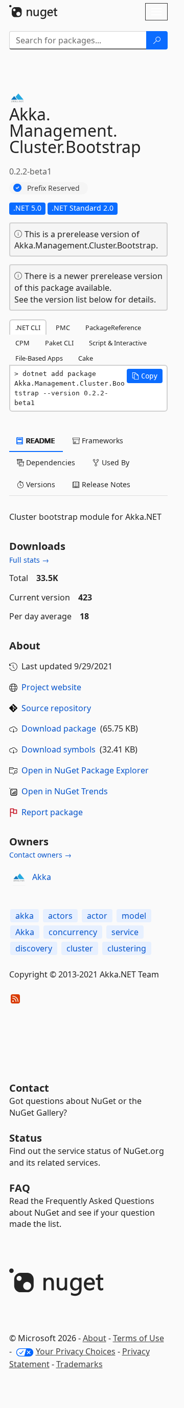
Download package (58, 728)
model (134, 915)
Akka (41, 877)
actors (60, 915)
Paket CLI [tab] (59, 342)
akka (24, 915)
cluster (79, 948)
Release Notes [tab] (105, 484)
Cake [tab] (85, 358)
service (125, 932)
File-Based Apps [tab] (39, 358)
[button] (145, 376)
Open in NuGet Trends (64, 791)
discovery (33, 948)
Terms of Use (138, 1338)
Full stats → (29, 560)
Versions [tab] (39, 484)
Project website (51, 687)
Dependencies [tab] (49, 462)
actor (97, 915)
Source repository (56, 708)
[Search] (157, 40)
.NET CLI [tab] (27, 327)
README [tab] (39, 440)
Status (25, 1138)
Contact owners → (40, 855)
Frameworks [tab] (101, 440)
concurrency (73, 932)
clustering (126, 948)
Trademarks (79, 1364)
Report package (52, 812)
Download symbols (58, 749)
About (94, 1338)
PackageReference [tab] (113, 327)
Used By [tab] (114, 462)
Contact (29, 1088)
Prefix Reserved (53, 188)
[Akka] (19, 877)
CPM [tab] (22, 342)
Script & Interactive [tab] (118, 342)
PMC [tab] (63, 327)
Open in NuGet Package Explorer (85, 770)
